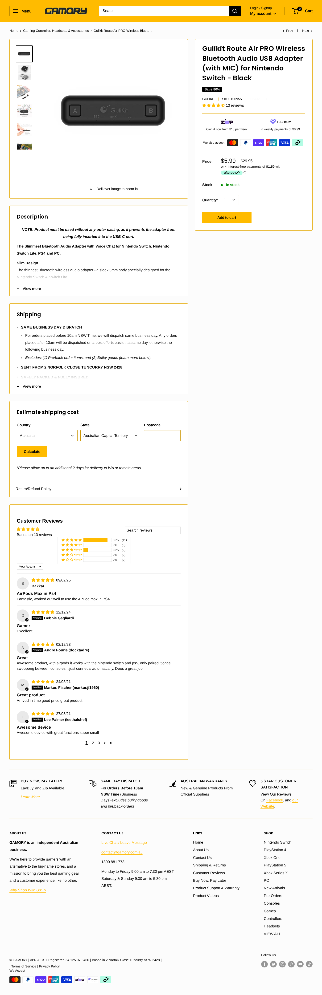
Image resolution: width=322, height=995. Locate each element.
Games (270, 911)
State (85, 425)
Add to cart (226, 217)
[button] (214, 105)
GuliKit (208, 99)
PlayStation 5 (275, 865)
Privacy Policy (49, 966)
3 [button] (99, 743)
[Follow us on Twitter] (273, 964)
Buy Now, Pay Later (209, 880)
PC (266, 880)
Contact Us (202, 858)
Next (305, 30)
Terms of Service (23, 966)
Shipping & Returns (209, 865)
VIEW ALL (272, 934)
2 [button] (93, 743)
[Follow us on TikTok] (309, 964)
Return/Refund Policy (33, 489)
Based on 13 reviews (34, 535)
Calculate (32, 452)
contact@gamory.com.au (122, 852)
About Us (201, 850)
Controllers (273, 919)
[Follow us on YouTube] (300, 964)
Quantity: (210, 200)
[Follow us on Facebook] (264, 964)
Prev (289, 30)
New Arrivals (274, 888)
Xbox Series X (276, 873)
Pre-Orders (273, 896)
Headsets (272, 926)
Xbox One (272, 858)
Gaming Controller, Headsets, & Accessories (56, 30)
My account (261, 13)
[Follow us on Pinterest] (291, 964)
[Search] (235, 11)
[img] (43, 580)
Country (24, 425)
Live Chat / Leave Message (124, 843)
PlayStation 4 (275, 850)
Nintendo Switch (277, 842)
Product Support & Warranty (216, 888)
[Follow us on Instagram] (282, 964)
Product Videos (206, 896)
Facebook (274, 800)
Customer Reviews (209, 873)
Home (13, 30)
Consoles (272, 903)
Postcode (152, 425)
